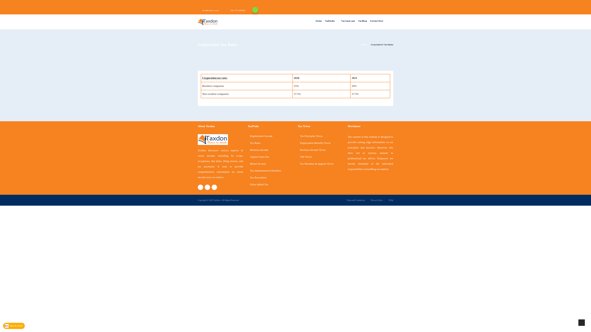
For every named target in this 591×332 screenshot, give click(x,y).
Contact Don (376, 21)
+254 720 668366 (237, 10)
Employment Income (261, 136)
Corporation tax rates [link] (214, 78)
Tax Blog (362, 21)
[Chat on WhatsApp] (255, 10)
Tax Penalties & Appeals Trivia (317, 163)
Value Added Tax (259, 184)
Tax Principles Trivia (311, 136)
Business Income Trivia (313, 149)
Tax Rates (255, 143)
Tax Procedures (258, 177)
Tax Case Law (348, 21)
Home (319, 21)
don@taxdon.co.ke (210, 10)
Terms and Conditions (356, 200)
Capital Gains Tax (259, 156)
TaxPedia (330, 21)
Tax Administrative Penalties (265, 170)
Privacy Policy (377, 200)
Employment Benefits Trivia (315, 143)
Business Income (259, 149)
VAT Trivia (306, 156)
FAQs (391, 200)
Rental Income (258, 163)
